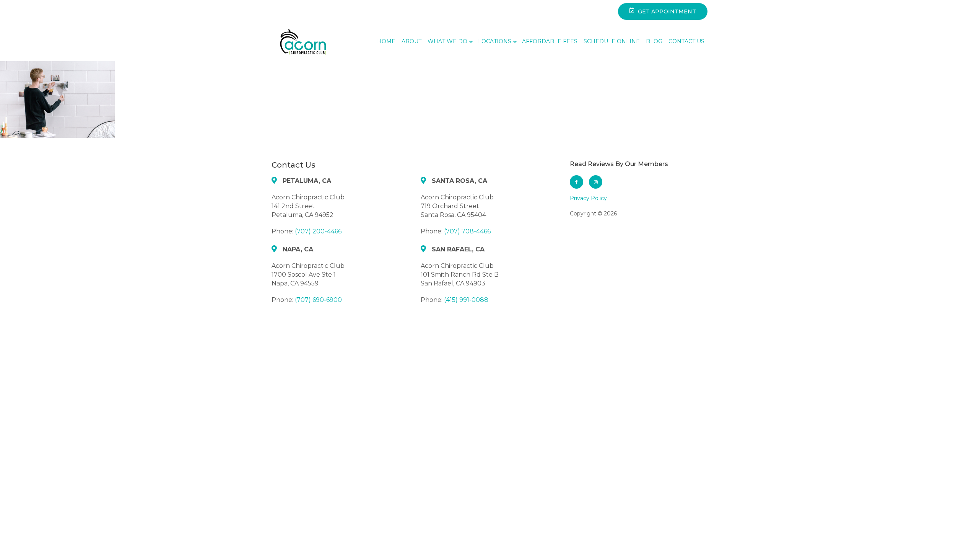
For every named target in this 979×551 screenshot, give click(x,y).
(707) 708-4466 (467, 231)
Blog (654, 41)
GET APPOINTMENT (667, 11)
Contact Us (686, 41)
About (411, 41)
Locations (494, 41)
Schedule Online (612, 41)
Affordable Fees (549, 41)
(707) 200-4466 (318, 231)
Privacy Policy (588, 198)
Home (386, 41)
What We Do (447, 41)
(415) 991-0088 (466, 299)
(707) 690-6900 (318, 299)
